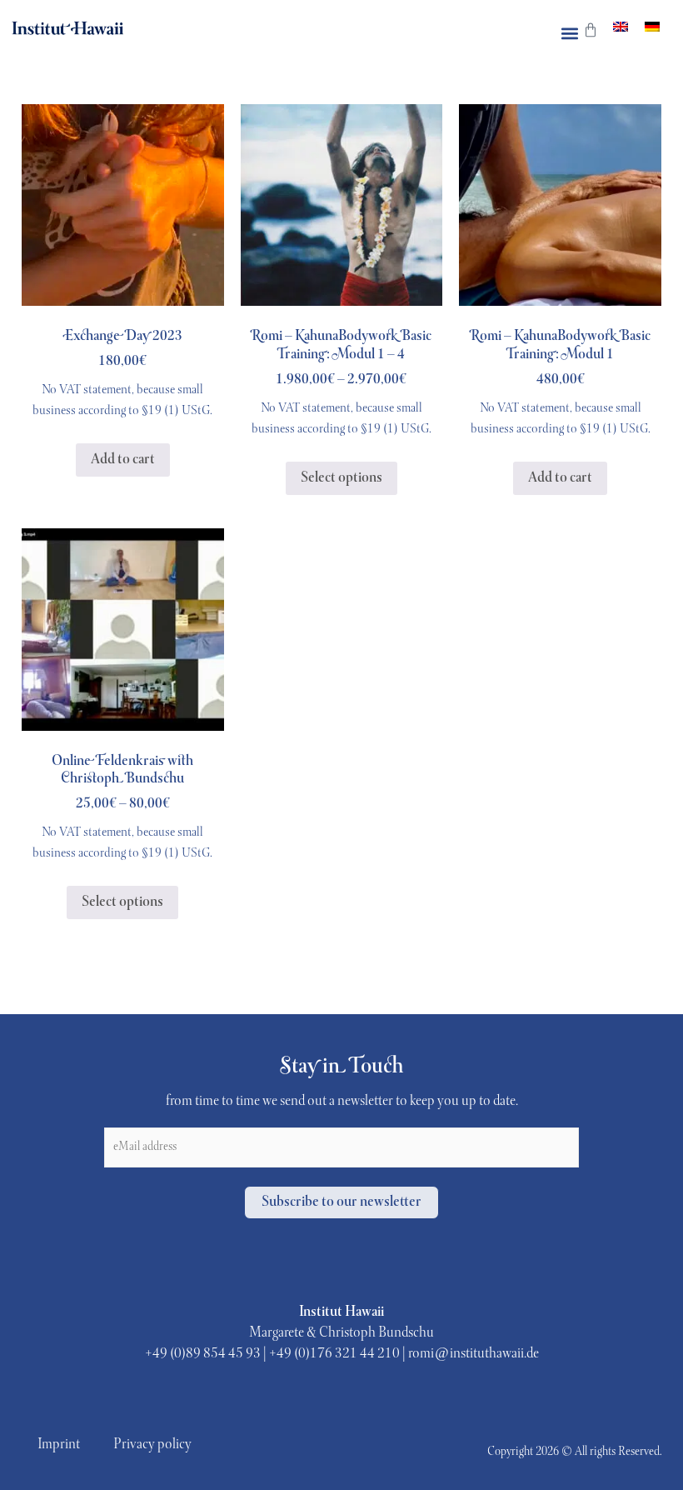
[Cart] (590, 35)
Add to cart (123, 460)
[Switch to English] (620, 28)
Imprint (58, 1445)
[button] (569, 34)
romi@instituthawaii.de (473, 1354)
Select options (341, 478)
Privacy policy (152, 1445)
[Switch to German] (652, 28)
